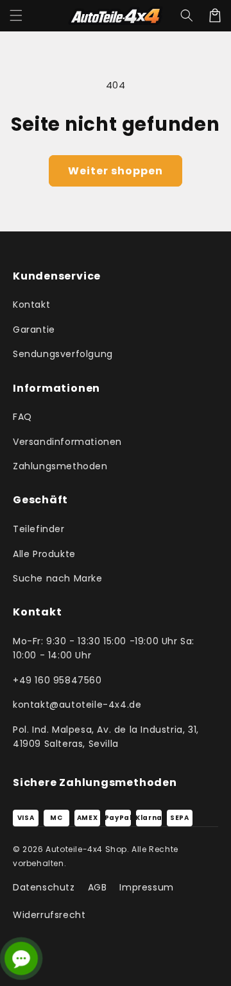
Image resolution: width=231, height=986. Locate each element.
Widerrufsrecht (49, 914)
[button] (16, 15)
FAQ (22, 416)
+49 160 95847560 (57, 680)
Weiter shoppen (115, 170)
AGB (97, 887)
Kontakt (31, 304)
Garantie (34, 329)
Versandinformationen (67, 441)
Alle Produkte (44, 553)
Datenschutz (44, 887)
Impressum (146, 887)
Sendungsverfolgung (63, 353)
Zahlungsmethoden (60, 466)
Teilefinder (39, 528)
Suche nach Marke (58, 578)
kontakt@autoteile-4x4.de (77, 704)
